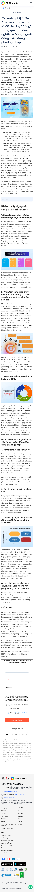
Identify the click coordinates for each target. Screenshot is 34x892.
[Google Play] (20, 864)
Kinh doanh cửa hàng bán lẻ (8, 846)
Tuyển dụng (4, 816)
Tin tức (3, 813)
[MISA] (5, 778)
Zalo (19, 818)
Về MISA (3, 811)
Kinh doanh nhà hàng (7, 850)
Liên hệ (3, 821)
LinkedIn (20, 816)
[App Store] (7, 864)
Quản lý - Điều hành (6, 843)
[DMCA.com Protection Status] (25, 869)
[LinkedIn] (13, 859)
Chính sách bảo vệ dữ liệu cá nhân (8, 824)
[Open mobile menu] (31, 3)
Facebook (21, 811)
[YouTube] (8, 859)
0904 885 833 (19, 794)
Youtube (20, 813)
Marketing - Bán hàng (7, 840)
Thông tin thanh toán (7, 828)
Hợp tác (3, 818)
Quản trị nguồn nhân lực (8, 838)
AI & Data (4, 852)
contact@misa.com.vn (10, 791)
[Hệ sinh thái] (19, 778)
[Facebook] (3, 859)
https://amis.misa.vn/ (10, 797)
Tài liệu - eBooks (17, 12)
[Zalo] (18, 859)
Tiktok (20, 824)
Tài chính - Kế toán (6, 835)
